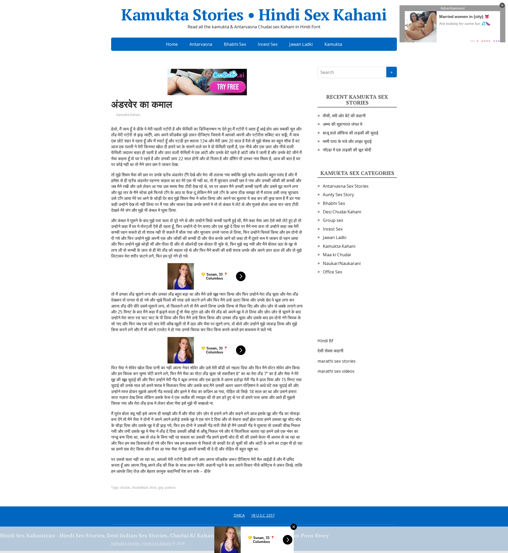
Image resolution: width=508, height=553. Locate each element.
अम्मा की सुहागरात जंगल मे (342, 124)
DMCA (239, 515)
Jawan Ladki (301, 44)
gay (160, 487)
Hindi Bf (325, 341)
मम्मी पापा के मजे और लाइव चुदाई (347, 141)
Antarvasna (200, 44)
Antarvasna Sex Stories (346, 186)
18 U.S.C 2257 (263, 515)
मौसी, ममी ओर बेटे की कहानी (344, 116)
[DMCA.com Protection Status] (357, 311)
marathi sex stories (337, 361)
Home (172, 44)
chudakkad (139, 487)
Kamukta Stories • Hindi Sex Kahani (254, 14)
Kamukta (333, 44)
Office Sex (332, 272)
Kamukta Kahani (128, 115)
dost (152, 487)
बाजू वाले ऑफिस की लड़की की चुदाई (350, 133)
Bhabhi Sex (235, 44)
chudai (125, 487)
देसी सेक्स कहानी (330, 351)
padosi (170, 487)
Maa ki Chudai (337, 255)
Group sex (333, 220)
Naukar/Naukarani (342, 263)
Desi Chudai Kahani (342, 212)
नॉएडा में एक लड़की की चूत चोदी (347, 150)
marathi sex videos (336, 371)
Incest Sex (268, 44)
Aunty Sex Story (338, 194)
